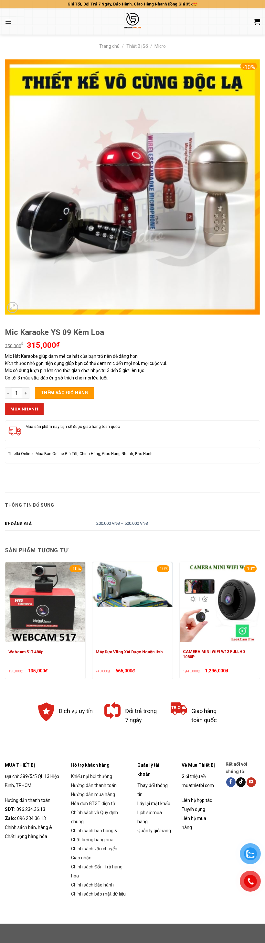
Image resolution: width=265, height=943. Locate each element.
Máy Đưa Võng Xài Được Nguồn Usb (129, 651)
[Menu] (8, 21)
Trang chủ (109, 46)
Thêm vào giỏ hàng (64, 392)
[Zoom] (12, 307)
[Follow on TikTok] (241, 782)
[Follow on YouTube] (251, 782)
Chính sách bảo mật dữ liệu (98, 893)
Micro (160, 46)
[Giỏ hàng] (257, 22)
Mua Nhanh (24, 408)
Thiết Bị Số (137, 46)
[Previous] (5, 623)
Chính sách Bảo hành (92, 884)
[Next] (260, 623)
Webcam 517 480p (26, 651)
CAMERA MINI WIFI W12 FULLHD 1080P (214, 654)
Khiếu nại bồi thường (91, 776)
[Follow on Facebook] (231, 782)
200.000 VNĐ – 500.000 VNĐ (122, 523)
